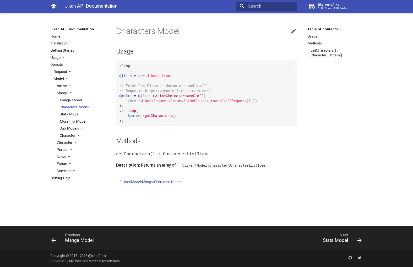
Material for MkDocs (104, 261)
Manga (63, 93)
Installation (59, 43)
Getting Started (62, 50)
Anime (62, 86)
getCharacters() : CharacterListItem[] (326, 52)
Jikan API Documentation (72, 29)
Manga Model (71, 100)
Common (64, 171)
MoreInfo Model (73, 121)
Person (63, 149)
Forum (62, 164)
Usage (56, 57)
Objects (57, 64)
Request (61, 72)
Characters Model (74, 107)
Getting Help (60, 178)
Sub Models (70, 128)
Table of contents (322, 29)
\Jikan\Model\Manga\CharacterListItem (151, 182)
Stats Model (69, 114)
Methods (314, 43)
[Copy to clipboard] (291, 65)
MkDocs (75, 261)
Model (59, 79)
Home (55, 36)
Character (68, 135)
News (62, 157)
